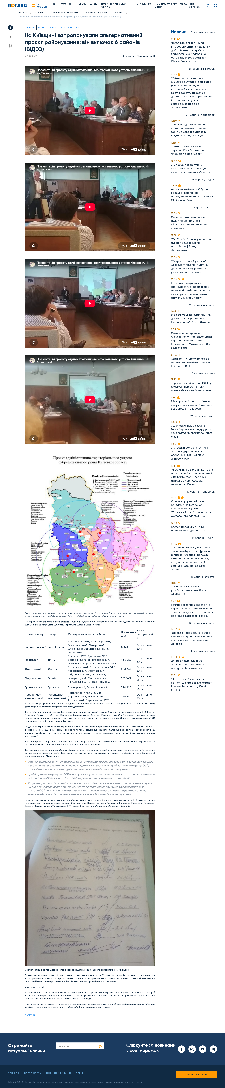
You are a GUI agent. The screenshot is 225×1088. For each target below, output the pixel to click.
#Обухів (30, 1014)
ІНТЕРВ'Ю (81, 4)
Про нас (13, 1073)
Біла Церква (66, 27)
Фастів (119, 12)
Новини (39, 12)
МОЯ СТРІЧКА (194, 5)
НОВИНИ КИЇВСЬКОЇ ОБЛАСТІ (114, 5)
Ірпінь (41, 27)
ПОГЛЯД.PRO (143, 4)
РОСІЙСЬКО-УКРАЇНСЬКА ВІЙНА (171, 5)
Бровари (52, 27)
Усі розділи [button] (42, 5)
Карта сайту (32, 1073)
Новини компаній (58, 1073)
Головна (22, 12)
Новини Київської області (64, 12)
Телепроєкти (62, 4)
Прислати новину (196, 1074)
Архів (94, 4)
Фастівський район (96, 12)
